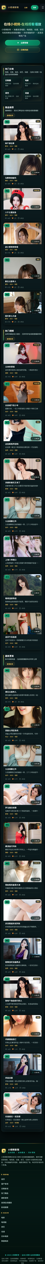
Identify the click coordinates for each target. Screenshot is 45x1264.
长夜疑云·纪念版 (12, 1116)
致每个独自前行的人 (13, 1000)
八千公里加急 (10, 212)
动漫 (3, 1231)
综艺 (3, 1227)
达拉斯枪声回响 (11, 444)
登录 (34, 7)
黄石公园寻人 (10, 281)
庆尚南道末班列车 (12, 923)
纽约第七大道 (10, 316)
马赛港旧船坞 (10, 178)
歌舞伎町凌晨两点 (12, 962)
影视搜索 (4, 1207)
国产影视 (4, 1184)
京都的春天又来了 (12, 482)
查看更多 (10, 115)
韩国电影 (4, 1241)
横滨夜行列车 (10, 846)
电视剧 (3, 1222)
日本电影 (4, 1236)
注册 (25, 7)
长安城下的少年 (11, 405)
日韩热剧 (24, 49)
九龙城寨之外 (10, 521)
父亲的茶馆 (10, 366)
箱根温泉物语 (10, 598)
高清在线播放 (6, 1202)
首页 (3, 1179)
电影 (3, 1217)
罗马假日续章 (10, 807)
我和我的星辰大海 (12, 885)
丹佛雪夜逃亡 (10, 1039)
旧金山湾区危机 (11, 730)
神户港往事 (9, 143)
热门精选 (4, 1193)
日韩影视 (4, 1188)
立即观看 (24, 42)
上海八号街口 (10, 559)
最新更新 (4, 1198)
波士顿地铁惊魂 (11, 247)
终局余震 (9, 1078)
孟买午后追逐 (10, 637)
